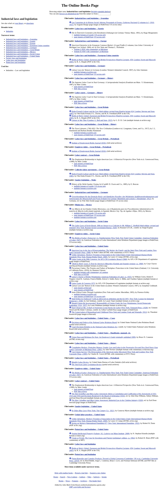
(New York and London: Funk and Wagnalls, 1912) (109, 312)
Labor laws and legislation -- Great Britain (91, 107)
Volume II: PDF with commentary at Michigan (91, 52)
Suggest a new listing (98, 473)
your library (19, 23)
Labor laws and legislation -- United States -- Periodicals (97, 358)
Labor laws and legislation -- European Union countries (97, 55)
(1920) (107, 400)
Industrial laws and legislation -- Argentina (21, 39)
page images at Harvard (82, 288)
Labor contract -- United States (87, 381)
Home (55, 477)
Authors (82, 477)
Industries (9, 31)
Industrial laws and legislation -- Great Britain (23, 50)
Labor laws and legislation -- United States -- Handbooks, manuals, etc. (103, 333)
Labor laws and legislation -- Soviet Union (91, 221)
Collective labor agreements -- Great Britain (92, 170)
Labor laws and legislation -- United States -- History (95, 343)
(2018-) (89, 143)
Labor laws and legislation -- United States (91, 246)
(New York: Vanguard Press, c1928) (110, 308)
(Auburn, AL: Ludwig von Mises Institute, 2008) (101, 434)
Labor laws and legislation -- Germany (90, 66)
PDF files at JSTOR (81, 274)
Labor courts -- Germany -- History (89, 93)
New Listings (72, 477)
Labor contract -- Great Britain (87, 155)
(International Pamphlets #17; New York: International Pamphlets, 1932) (105, 423)
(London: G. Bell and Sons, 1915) (92, 120)
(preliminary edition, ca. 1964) (103, 438)
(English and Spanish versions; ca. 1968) (107, 264)
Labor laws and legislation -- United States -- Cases (95, 318)
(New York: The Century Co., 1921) (93, 411)
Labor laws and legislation (15, 60)
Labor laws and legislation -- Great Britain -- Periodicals (97, 139)
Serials (104, 477)
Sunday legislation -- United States (88, 406)
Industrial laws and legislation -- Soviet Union (23, 54)
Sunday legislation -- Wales (85, 180)
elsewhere (30, 23)
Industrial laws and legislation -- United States (23, 56)
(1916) (113, 395)
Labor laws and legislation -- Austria (89, 29)
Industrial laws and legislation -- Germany (21, 48)
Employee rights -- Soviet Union (87, 234)
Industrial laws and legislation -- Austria (20, 41)
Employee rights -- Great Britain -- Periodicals (93, 147)
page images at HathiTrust (83, 87)
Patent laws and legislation (16, 62)
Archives (83, 481)
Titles (89, 477)
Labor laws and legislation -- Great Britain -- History (95, 124)
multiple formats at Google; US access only (90, 35)
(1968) (99, 259)
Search (62, 477)
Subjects (96, 477)
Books (61, 481)
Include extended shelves (100, 12)
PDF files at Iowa (80, 89)
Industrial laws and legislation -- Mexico (21, 52)
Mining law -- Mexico (83, 205)
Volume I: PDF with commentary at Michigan (91, 49)
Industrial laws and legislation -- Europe (20, 43)
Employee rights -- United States (87, 369)
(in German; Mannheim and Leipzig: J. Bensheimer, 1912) (113, 198)
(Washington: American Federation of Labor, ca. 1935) (102, 277)
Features (75, 481)
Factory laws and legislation (16, 58)
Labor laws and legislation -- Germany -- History (94, 78)
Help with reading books (64, 473)
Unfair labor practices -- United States (90, 415)
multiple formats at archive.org (85, 72)
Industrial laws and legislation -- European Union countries (27, 46)
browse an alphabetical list (69, 14)
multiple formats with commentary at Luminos (91, 272)
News (68, 481)
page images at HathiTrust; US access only (89, 37)
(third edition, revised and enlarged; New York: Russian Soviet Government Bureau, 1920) (114, 227)
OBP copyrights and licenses (80, 487)
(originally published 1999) (104, 337)
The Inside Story (95, 481)
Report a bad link (81, 473)
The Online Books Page (80, 5)
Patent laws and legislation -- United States (91, 429)
